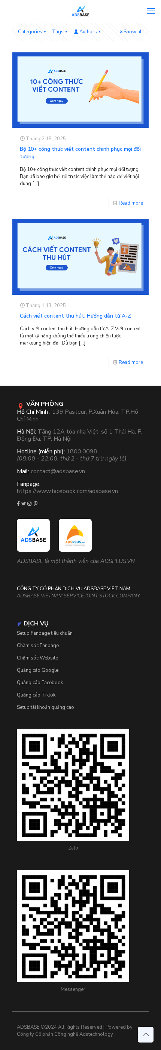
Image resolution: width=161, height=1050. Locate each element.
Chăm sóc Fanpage (38, 645)
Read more (131, 203)
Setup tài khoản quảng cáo (45, 707)
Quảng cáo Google (37, 670)
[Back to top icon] (146, 1035)
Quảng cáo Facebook (40, 682)
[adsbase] (80, 11)
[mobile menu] (151, 11)
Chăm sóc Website (37, 658)
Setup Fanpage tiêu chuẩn (45, 633)
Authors (88, 31)
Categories (30, 31)
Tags (58, 31)
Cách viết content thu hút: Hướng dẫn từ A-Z (75, 315)
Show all (133, 31)
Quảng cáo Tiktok (36, 695)
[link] (33, 535)
